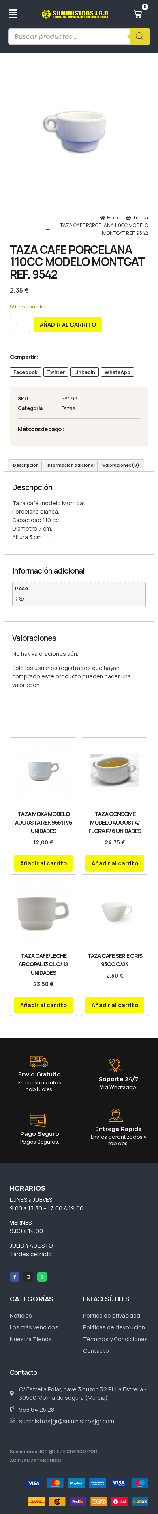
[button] (25, 372)
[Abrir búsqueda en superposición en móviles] (79, 36)
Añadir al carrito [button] (43, 863)
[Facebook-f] (14, 1277)
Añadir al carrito (68, 324)
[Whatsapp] (42, 1277)
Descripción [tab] (26, 465)
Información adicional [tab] (71, 465)
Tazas (68, 408)
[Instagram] (28, 1277)
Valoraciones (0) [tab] (120, 465)
